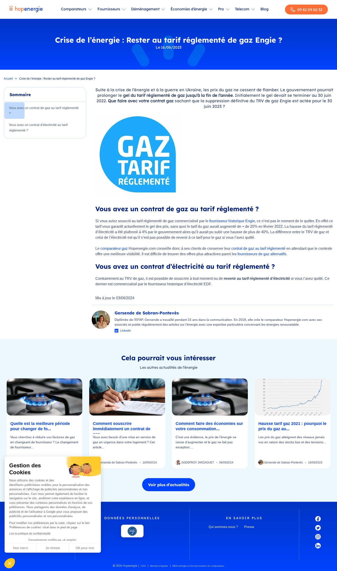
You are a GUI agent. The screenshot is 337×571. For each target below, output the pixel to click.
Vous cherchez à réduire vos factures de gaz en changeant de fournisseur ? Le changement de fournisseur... (44, 442)
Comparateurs (73, 9)
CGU (143, 566)
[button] (9, 563)
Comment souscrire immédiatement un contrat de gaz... (121, 428)
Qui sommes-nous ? (223, 527)
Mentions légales (159, 566)
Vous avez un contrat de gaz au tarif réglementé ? (44, 110)
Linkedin (125, 330)
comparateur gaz (114, 248)
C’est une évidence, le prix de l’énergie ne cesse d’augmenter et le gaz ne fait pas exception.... (206, 442)
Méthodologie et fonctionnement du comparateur (198, 566)
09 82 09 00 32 (309, 9)
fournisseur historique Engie (232, 221)
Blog (264, 9)
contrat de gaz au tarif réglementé (258, 248)
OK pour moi (85, 548)
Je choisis (53, 548)
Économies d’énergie (189, 9)
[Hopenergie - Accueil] (26, 9)
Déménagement (145, 9)
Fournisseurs (108, 9)
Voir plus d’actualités (168, 484)
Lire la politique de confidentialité (29, 533)
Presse (249, 527)
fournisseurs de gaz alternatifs (262, 254)
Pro (221, 9)
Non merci (20, 548)
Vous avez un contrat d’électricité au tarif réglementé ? (38, 127)
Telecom (242, 9)
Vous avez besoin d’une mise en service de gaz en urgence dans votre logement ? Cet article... (124, 442)
